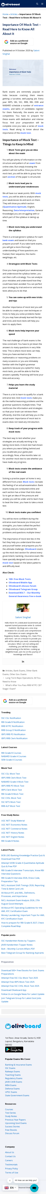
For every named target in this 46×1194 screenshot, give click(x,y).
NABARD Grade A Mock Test (14, 781)
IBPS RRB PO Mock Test (12, 785)
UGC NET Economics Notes (14, 824)
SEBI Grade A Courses (11, 759)
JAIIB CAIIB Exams (13, 1081)
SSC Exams (10, 1068)
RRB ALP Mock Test (10, 806)
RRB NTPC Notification (12, 726)
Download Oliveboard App (13, 990)
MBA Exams (10, 1085)
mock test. (25, 133)
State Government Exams (17, 1095)
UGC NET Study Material (13, 820)
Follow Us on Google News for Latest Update (22, 994)
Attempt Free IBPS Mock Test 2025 (17, 982)
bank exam (8, 240)
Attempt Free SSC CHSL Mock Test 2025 (20, 986)
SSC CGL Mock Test (10, 773)
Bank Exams (19, 670)
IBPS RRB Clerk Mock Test (13, 777)
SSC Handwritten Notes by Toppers (18, 940)
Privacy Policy (11, 1168)
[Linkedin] (23, 661)
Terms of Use (11, 1172)
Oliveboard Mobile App (20, 582)
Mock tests (28, 481)
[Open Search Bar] (37, 4)
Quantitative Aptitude (14, 206)
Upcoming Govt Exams (16, 1123)
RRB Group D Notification (13, 730)
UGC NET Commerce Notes (14, 828)
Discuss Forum (12, 1133)
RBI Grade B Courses (11, 753)
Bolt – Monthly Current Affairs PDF (18, 948)
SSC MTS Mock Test (10, 802)
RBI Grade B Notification (13, 722)
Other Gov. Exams (18, 674)
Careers (9, 1160)
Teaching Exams (13, 1075)
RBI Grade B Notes (10, 841)
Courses (9, 1109)
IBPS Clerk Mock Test (11, 789)
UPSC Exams (11, 1092)
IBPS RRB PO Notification (13, 734)
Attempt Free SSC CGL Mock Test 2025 (19, 977)
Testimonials (11, 1164)
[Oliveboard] (10, 4)
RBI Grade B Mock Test (12, 794)
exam (32, 163)
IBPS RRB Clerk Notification (14, 738)
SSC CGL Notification (11, 718)
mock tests (26, 397)
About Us (9, 1152)
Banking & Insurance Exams (18, 1064)
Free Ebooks (11, 1130)
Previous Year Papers (15, 1119)
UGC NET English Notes (12, 837)
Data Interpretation (24, 210)
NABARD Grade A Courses (13, 756)
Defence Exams (12, 1088)
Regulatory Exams (13, 1078)
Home (5, 14)
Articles (13, 14)
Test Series (10, 1112)
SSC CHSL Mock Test (11, 798)
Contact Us (10, 1156)
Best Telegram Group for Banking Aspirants (22, 952)
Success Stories (12, 1126)
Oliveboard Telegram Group (23, 589)
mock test (8, 562)
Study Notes (11, 1116)
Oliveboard (30, 549)
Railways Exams (12, 1071)
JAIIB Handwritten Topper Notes (17, 944)
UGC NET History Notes (12, 832)
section (11, 176)
